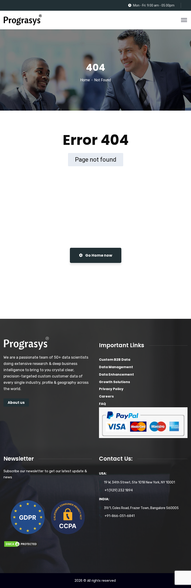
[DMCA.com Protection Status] (20, 543)
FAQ (102, 403)
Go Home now (98, 255)
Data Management (116, 367)
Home (85, 80)
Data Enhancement (116, 374)
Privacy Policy (111, 389)
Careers (106, 396)
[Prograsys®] (22, 19)
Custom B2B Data (114, 359)
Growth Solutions (114, 382)
